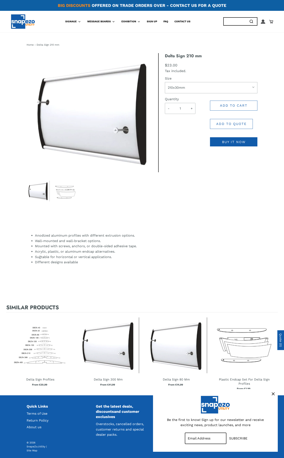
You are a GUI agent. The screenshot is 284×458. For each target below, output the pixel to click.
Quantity (172, 99)
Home (30, 44)
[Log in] (263, 21)
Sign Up (152, 21)
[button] (38, 191)
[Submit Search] (251, 21)
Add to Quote (231, 124)
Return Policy (37, 420)
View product (40, 349)
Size (168, 78)
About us (34, 427)
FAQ (165, 21)
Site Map (32, 450)
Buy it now (234, 142)
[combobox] (235, 21)
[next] (273, 353)
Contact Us (182, 21)
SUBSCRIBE (238, 438)
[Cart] (271, 21)
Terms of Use (37, 414)
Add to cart (233, 105)
